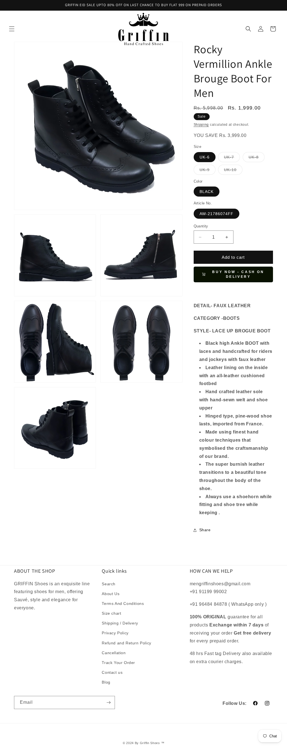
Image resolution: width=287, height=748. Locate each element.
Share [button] (205, 530)
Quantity (201, 226)
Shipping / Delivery (120, 623)
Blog (106, 682)
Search (108, 584)
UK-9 (208, 171)
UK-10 (233, 171)
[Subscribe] (108, 702)
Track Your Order (118, 662)
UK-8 (257, 158)
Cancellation (114, 653)
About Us (110, 593)
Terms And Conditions (123, 603)
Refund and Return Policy (126, 643)
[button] (12, 29)
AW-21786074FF (216, 213)
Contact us (112, 672)
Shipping (201, 125)
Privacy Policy (115, 633)
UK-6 (205, 157)
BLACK (207, 191)
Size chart (111, 613)
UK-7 (232, 158)
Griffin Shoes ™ (152, 743)
